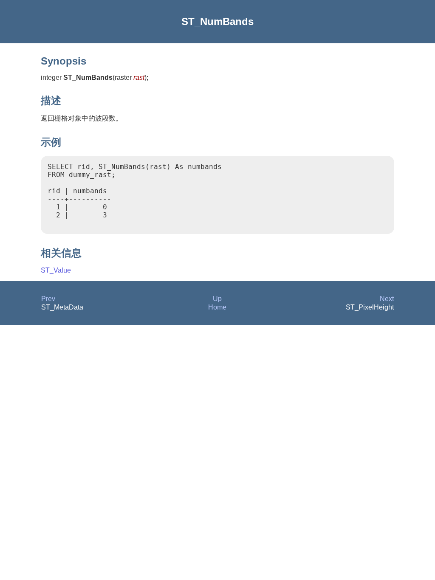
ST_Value (56, 270)
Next (387, 298)
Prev (48, 298)
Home (217, 307)
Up (217, 298)
